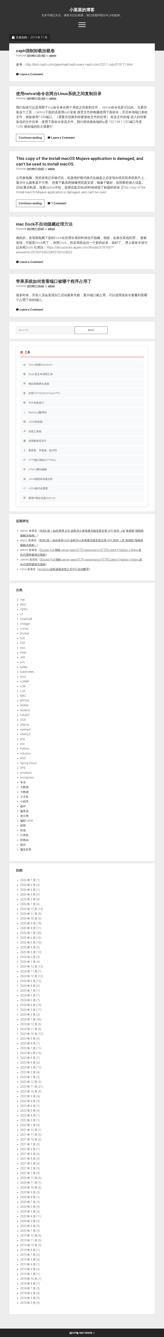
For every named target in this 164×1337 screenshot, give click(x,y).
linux (23, 676)
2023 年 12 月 (28, 1024)
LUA (22, 691)
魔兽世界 (25, 849)
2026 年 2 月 (28, 899)
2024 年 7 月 (28, 990)
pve (22, 743)
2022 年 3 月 (28, 1120)
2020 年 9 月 (28, 1192)
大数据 (24, 787)
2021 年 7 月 (28, 1144)
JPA (22, 657)
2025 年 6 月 (28, 937)
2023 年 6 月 (28, 1053)
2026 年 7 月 (28, 880)
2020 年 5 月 (28, 1211)
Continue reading (31, 138)
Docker (24, 633)
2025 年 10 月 (28, 918)
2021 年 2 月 (28, 1168)
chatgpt (25, 623)
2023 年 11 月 (28, 1029)
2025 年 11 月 (28, 913)
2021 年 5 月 (28, 1153)
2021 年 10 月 (28, 1139)
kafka (23, 667)
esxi (22, 647)
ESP (22, 643)
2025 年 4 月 (28, 947)
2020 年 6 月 (28, 1206)
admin (52, 55)
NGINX (24, 705)
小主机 (24, 796)
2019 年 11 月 (28, 1240)
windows (26, 772)
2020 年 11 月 (28, 1182)
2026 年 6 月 (28, 885)
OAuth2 (25, 715)
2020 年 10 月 (28, 1187)
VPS (23, 767)
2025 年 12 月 (28, 909)
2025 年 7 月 (28, 933)
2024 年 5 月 (28, 1000)
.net (22, 599)
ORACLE (25, 734)
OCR (23, 719)
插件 (23, 806)
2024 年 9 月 (28, 981)
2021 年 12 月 (28, 1129)
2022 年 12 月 (28, 1081)
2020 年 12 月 (28, 1178)
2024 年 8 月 (28, 985)
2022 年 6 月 (28, 1105)
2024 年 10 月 (28, 976)
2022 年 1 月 (28, 1125)
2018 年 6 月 (28, 1293)
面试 (23, 844)
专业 (23, 782)
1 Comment (58, 203)
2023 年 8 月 (28, 1043)
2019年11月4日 (35, 286)
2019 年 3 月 (28, 1269)
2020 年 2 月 (28, 1226)
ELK (22, 638)
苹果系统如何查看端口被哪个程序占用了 (54, 281)
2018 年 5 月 (28, 1298)
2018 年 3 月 (28, 1302)
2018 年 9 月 (28, 1283)
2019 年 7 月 (28, 1254)
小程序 (24, 801)
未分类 (24, 815)
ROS (23, 758)
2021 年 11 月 (28, 1134)
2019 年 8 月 (28, 1250)
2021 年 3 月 (28, 1163)
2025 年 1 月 (28, 961)
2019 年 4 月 (28, 1264)
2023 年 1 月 (28, 1077)
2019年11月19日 (36, 55)
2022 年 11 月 (28, 1086)
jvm (22, 662)
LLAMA (24, 681)
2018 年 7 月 (28, 1288)
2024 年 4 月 (28, 1005)
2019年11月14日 (36, 98)
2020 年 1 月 (28, 1230)
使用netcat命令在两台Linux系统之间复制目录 (59, 93)
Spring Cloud (28, 763)
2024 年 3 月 (28, 1009)
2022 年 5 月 (28, 1110)
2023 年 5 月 (28, 1057)
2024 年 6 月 (28, 995)
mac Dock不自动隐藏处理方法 (44, 224)
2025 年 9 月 (28, 923)
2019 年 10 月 (28, 1245)
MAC (23, 695)
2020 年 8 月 (28, 1197)
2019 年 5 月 (28, 1259)
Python (24, 748)
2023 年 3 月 (28, 1067)
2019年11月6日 (35, 169)
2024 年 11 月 (28, 971)
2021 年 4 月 (28, 1158)
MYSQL (25, 700)
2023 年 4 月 (28, 1062)
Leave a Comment (31, 74)
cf (21, 614)
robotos (25, 753)
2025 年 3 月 (28, 952)
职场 (23, 830)
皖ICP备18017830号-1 (82, 1333)
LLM (22, 686)
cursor (24, 628)
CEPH (23, 609)
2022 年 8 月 (28, 1101)
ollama (24, 724)
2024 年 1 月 (28, 1019)
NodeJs (25, 710)
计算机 (24, 835)
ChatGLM (26, 619)
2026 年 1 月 (28, 904)
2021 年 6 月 (28, 1149)
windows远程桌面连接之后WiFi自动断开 (63, 569)
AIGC (23, 604)
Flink (23, 652)
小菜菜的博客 (82, 9)
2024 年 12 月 (28, 966)
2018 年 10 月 (28, 1278)
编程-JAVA (26, 820)
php (22, 739)
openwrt (25, 729)
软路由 (24, 840)
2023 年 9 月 (28, 1038)
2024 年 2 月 (28, 1014)
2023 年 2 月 (28, 1072)
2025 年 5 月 (28, 942)
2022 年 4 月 (28, 1115)
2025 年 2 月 (28, 957)
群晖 (23, 825)
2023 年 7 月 (28, 1048)
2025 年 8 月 (28, 928)
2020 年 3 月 (28, 1221)
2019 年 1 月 (28, 1274)
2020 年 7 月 (28, 1202)
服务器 (24, 811)
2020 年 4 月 (28, 1216)
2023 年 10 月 (28, 1033)
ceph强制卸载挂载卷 (35, 50)
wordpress (27, 777)
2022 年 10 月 (28, 1091)
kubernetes (27, 671)
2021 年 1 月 (28, 1173)
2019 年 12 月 (28, 1235)
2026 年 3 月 (28, 894)
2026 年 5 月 (28, 889)
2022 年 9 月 (28, 1096)
